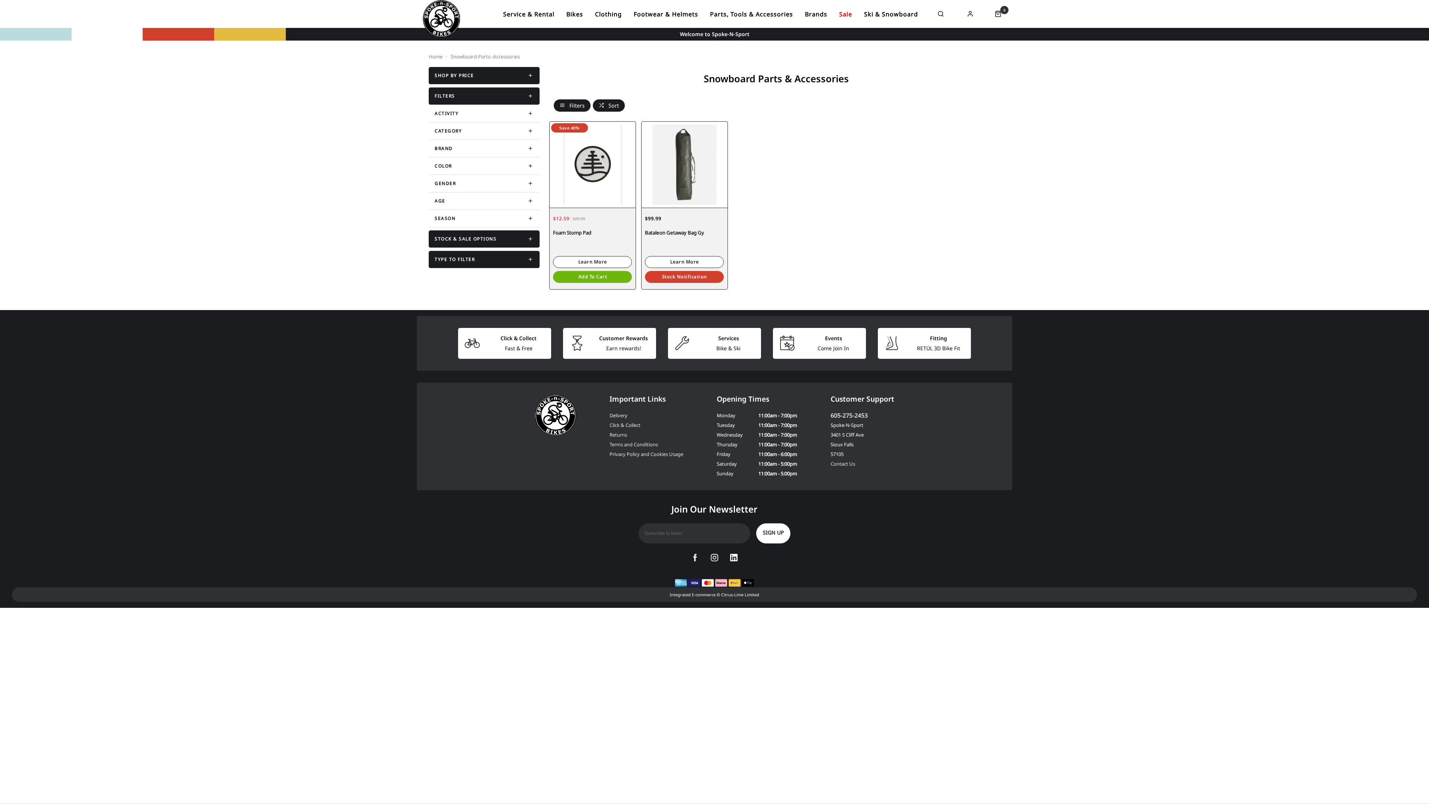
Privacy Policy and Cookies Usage (646, 454)
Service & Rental (528, 14)
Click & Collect (625, 425)
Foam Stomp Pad (572, 232)
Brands (816, 14)
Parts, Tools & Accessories (751, 14)
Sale (845, 14)
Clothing (608, 14)
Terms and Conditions (634, 444)
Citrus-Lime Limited (740, 594)
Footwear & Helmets (666, 14)
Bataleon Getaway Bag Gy (674, 232)
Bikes (574, 14)
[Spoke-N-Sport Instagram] (714, 557)
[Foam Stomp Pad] (592, 164)
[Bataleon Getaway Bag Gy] (684, 164)
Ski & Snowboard (891, 14)
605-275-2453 (849, 415)
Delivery (618, 415)
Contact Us (843, 463)
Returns (618, 434)
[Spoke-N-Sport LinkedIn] (734, 557)
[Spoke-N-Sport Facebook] (695, 557)
